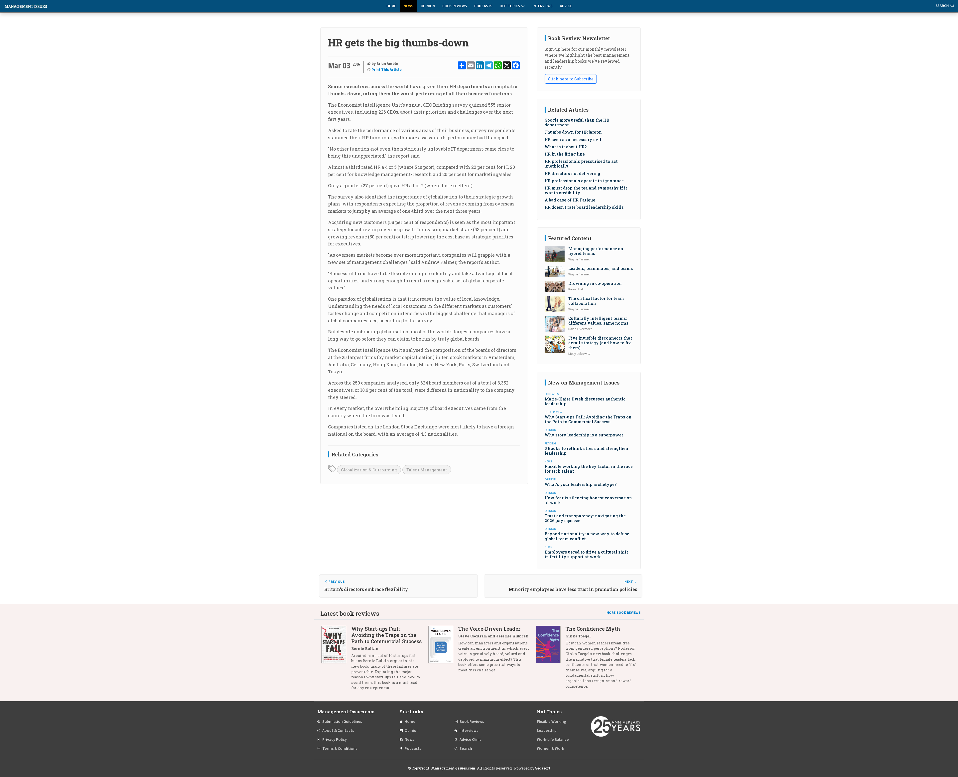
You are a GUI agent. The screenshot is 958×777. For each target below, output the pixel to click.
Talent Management (426, 469)
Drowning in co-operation (595, 283)
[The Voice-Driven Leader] (443, 651)
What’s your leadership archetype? (580, 484)
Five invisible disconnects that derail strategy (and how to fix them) (600, 342)
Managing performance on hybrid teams (595, 251)
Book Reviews (454, 6)
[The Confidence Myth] (551, 659)
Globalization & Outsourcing (369, 469)
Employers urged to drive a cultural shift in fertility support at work (586, 554)
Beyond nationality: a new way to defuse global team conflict (587, 536)
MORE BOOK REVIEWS (623, 612)
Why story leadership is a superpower (584, 434)
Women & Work (550, 749)
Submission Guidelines (342, 722)
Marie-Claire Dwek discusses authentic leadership (585, 401)
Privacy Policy (334, 740)
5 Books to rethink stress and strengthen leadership (586, 451)
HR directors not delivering (572, 173)
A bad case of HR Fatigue (570, 199)
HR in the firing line (565, 154)
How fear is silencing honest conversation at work (588, 500)
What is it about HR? (566, 146)
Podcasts (483, 6)
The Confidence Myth (593, 628)
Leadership (547, 731)
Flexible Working (551, 722)
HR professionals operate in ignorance (584, 180)
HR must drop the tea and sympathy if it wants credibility (586, 190)
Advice (566, 6)
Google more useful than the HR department (577, 122)
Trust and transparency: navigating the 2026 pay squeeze (585, 518)
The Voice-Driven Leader (489, 628)
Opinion (428, 6)
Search (466, 749)
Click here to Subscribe (571, 78)
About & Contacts (338, 731)
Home (391, 6)
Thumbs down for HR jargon (573, 132)
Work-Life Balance (553, 740)
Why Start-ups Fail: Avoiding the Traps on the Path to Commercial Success (588, 419)
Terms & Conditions (339, 749)
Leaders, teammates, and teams (600, 268)
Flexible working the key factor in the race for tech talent (589, 469)
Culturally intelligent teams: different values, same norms (598, 321)
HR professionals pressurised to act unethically (581, 164)
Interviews (542, 6)
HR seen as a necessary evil (573, 139)
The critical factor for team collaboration (596, 301)
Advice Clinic (470, 740)
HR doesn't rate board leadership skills (584, 207)
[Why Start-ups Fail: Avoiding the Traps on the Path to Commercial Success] (336, 660)
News (408, 6)
